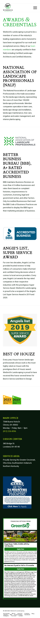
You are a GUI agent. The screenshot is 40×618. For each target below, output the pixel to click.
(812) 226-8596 (9, 431)
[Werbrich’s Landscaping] (16, 7)
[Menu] (34, 7)
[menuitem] (34, 7)
